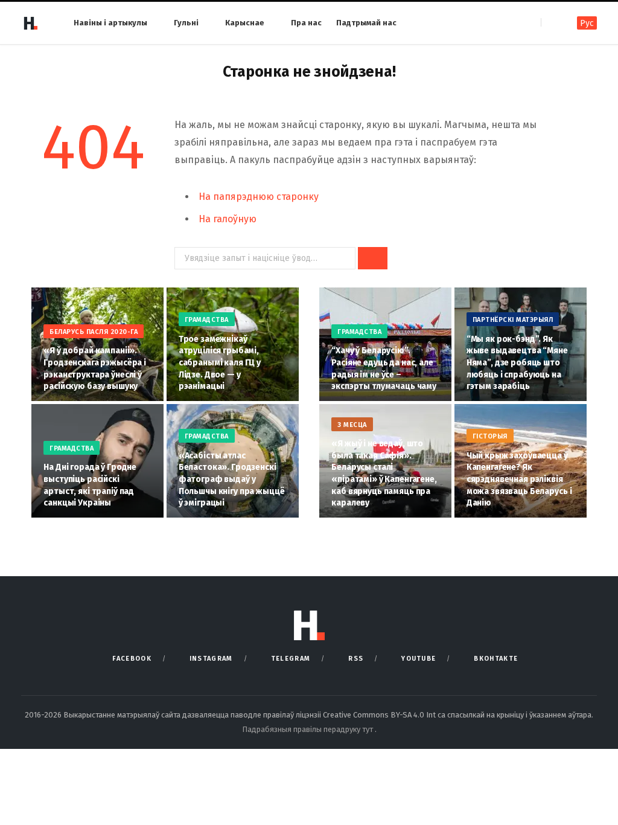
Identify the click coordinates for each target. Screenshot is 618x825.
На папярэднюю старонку (259, 196)
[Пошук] (551, 22)
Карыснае (244, 22)
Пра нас (306, 22)
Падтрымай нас (366, 22)
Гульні (186, 22)
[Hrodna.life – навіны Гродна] (30, 23)
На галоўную (227, 219)
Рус (587, 23)
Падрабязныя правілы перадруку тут (308, 729)
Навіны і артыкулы (110, 22)
